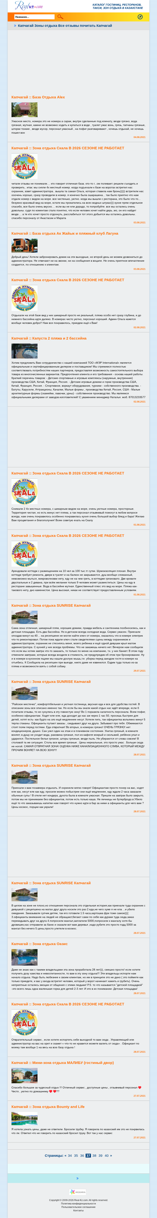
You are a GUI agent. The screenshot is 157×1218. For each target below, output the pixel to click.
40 (107, 1156)
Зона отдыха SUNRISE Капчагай (61, 605)
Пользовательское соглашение (78, 1207)
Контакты (78, 1210)
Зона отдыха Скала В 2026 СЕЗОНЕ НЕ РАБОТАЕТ (78, 148)
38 (94, 1156)
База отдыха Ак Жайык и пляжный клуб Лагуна (75, 233)
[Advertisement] (78, 62)
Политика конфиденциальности (78, 1203)
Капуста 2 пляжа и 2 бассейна (59, 338)
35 (76, 1156)
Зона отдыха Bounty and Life (58, 1107)
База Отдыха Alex (48, 97)
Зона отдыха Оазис (50, 944)
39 (100, 1156)
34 (70, 1156)
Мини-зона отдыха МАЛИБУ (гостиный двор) (73, 1063)
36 (82, 1156)
